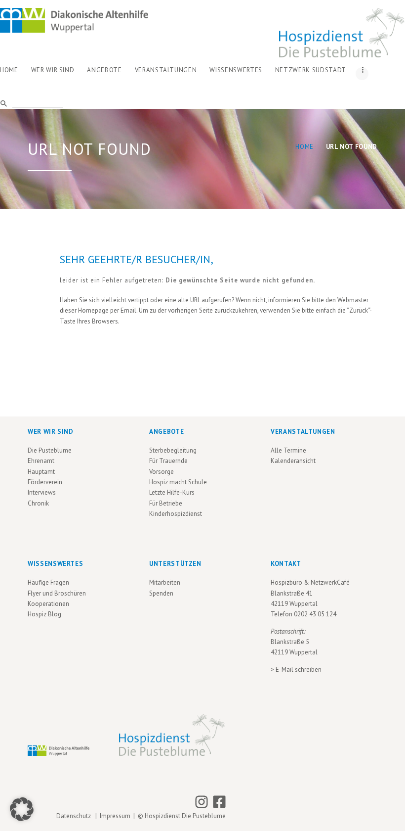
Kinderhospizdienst (175, 513)
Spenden (161, 593)
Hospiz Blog (44, 614)
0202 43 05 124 (315, 614)
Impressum (115, 816)
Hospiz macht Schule (178, 482)
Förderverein (45, 482)
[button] (21, 809)
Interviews (42, 492)
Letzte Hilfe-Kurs (172, 492)
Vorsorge (161, 471)
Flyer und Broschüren (57, 593)
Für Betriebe (165, 503)
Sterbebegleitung (173, 450)
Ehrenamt (41, 461)
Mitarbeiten (164, 582)
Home (304, 146)
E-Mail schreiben (299, 669)
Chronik (38, 503)
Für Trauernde (168, 461)
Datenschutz (75, 816)
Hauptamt (41, 471)
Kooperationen (48, 604)
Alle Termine (288, 450)
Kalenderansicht (293, 461)
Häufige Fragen (48, 582)
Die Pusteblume (50, 450)
